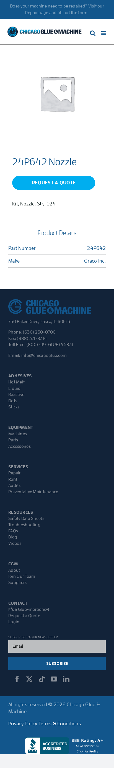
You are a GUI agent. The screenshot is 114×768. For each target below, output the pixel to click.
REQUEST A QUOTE (54, 182)
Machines (17, 434)
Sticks (14, 407)
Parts (13, 440)
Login (13, 622)
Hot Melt (16, 382)
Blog (12, 537)
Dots (12, 401)
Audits (14, 485)
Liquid (14, 388)
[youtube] (54, 679)
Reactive (16, 394)
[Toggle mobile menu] (104, 33)
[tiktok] (41, 679)
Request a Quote (24, 616)
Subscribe (57, 663)
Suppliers (17, 582)
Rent (12, 479)
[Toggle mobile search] (92, 33)
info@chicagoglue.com (44, 355)
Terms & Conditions (59, 723)
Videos (15, 543)
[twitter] (29, 679)
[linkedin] (66, 679)
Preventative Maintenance (33, 492)
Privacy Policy (22, 723)
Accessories (19, 446)
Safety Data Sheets (26, 518)
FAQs (13, 531)
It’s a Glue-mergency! (28, 609)
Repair (14, 473)
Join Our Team (21, 576)
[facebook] (17, 679)
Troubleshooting (24, 525)
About (14, 570)
